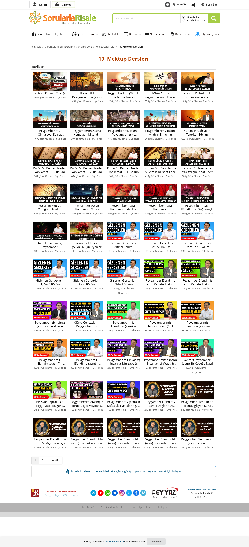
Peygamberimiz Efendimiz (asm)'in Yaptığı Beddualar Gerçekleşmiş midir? (87, 362)
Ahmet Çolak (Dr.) (105, 46)
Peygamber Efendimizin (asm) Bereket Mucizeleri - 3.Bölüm (197, 441)
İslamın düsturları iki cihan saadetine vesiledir (197, 95)
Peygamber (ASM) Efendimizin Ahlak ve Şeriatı (123, 207)
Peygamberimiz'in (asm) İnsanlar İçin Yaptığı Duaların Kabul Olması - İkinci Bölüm (123, 362)
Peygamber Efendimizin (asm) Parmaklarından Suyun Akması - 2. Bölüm (123, 441)
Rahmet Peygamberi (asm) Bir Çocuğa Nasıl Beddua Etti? (197, 362)
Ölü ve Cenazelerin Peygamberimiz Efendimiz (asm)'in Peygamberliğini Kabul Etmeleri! (86, 324)
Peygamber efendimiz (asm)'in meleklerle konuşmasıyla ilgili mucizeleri (50, 324)
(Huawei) (75, 495)
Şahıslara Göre (84, 46)
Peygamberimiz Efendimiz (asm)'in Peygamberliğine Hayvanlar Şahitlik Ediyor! (123, 324)
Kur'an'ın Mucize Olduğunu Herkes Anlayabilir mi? (50, 207)
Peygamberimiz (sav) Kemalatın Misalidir (87, 132)
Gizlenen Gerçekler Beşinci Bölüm (160, 245)
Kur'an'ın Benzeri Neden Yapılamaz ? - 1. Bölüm (123, 170)
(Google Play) (51, 495)
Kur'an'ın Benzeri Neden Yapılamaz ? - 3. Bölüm (49, 170)
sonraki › (54, 460)
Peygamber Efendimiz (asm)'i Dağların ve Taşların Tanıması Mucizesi (160, 404)
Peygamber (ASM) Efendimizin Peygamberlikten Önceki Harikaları (160, 207)
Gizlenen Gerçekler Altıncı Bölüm (124, 245)
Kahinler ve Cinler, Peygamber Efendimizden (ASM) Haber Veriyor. (49, 245)
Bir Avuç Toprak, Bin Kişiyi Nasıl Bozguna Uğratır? (49, 404)
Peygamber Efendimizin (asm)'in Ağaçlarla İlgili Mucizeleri (50, 441)
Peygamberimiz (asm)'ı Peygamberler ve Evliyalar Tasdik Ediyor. (123, 132)
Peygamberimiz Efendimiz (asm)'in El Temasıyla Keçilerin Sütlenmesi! (160, 324)
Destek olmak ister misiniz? (202, 489)
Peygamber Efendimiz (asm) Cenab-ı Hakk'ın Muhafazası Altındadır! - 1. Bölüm (197, 282)
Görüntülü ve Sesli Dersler (59, 46)
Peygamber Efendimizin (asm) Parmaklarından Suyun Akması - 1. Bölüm (160, 441)
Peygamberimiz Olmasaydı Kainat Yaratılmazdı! (50, 132)
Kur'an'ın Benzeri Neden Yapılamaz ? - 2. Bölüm (86, 170)
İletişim (162, 507)
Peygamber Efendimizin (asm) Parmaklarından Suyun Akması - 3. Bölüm (87, 441)
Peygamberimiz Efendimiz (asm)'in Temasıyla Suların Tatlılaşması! (49, 362)
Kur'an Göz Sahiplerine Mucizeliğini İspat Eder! (160, 170)
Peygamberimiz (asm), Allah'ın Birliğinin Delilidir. (160, 132)
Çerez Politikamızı (114, 541)
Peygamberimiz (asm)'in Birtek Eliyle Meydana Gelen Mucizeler (86, 404)
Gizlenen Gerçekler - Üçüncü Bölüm (50, 282)
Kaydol (42, 4)
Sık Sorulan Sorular (112, 507)
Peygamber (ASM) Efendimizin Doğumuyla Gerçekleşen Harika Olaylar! (197, 207)
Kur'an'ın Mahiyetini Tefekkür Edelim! (197, 132)
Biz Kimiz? (88, 507)
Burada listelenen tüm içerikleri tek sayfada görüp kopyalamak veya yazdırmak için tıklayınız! (127, 471)
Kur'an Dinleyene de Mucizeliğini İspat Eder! (197, 170)
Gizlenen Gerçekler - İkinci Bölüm (86, 282)
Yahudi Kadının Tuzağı (50, 93)
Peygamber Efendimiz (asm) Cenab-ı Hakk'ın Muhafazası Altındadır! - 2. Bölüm (160, 282)
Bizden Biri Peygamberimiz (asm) (87, 95)
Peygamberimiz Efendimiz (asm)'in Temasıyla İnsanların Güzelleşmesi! (197, 324)
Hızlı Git (181, 4)
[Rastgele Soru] (193, 4)
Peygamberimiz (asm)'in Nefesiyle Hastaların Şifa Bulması (123, 404)
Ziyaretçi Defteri (141, 507)
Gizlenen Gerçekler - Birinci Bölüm (123, 282)
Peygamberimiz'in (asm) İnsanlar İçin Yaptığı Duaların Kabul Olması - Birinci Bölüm (160, 362)
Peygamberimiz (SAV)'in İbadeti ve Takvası (123, 95)
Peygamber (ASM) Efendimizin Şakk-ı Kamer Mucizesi (87, 207)
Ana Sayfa (36, 46)
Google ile (193, 17)
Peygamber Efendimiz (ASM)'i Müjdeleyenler (87, 245)
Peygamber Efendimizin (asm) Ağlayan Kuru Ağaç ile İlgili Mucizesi (197, 404)
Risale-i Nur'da (196, 20)
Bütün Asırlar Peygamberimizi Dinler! (160, 95)
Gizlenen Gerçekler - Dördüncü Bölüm (197, 245)
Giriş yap (66, 4)
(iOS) (64, 495)
